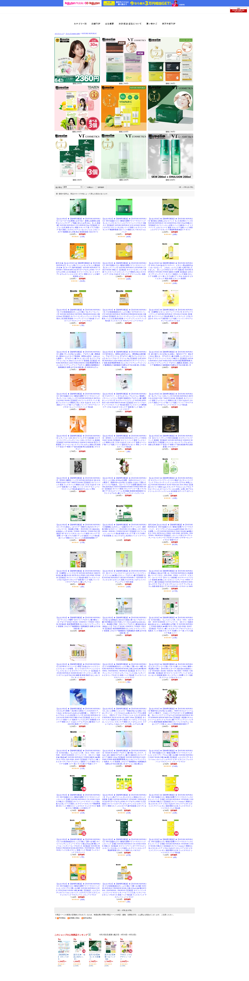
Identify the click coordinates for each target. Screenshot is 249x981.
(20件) (174, 283)
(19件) (174, 498)
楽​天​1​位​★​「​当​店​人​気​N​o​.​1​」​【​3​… (79, 957)
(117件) (175, 591)
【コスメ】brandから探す (72, 33)
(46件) (128, 237)
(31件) (82, 813)
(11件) (82, 768)
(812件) (175, 544)
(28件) (174, 234)
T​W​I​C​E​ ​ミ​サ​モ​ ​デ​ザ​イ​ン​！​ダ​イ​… (126, 957)
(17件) (82, 542)
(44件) (128, 279)
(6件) (82, 587)
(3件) (128, 452)
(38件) (82, 900)
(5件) (128, 902)
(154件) (175, 766)
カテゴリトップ (59, 33)
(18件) (128, 587)
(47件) (128, 855)
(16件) (174, 813)
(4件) (175, 857)
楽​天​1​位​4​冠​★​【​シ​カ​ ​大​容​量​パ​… (94, 957)
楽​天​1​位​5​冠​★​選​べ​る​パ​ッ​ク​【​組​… (110, 957)
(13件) (82, 237)
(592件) (82, 281)
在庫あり (90, 187)
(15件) (174, 638)
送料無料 (101, 187)
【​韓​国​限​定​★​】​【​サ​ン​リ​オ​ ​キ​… (63, 957)
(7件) (82, 325)
